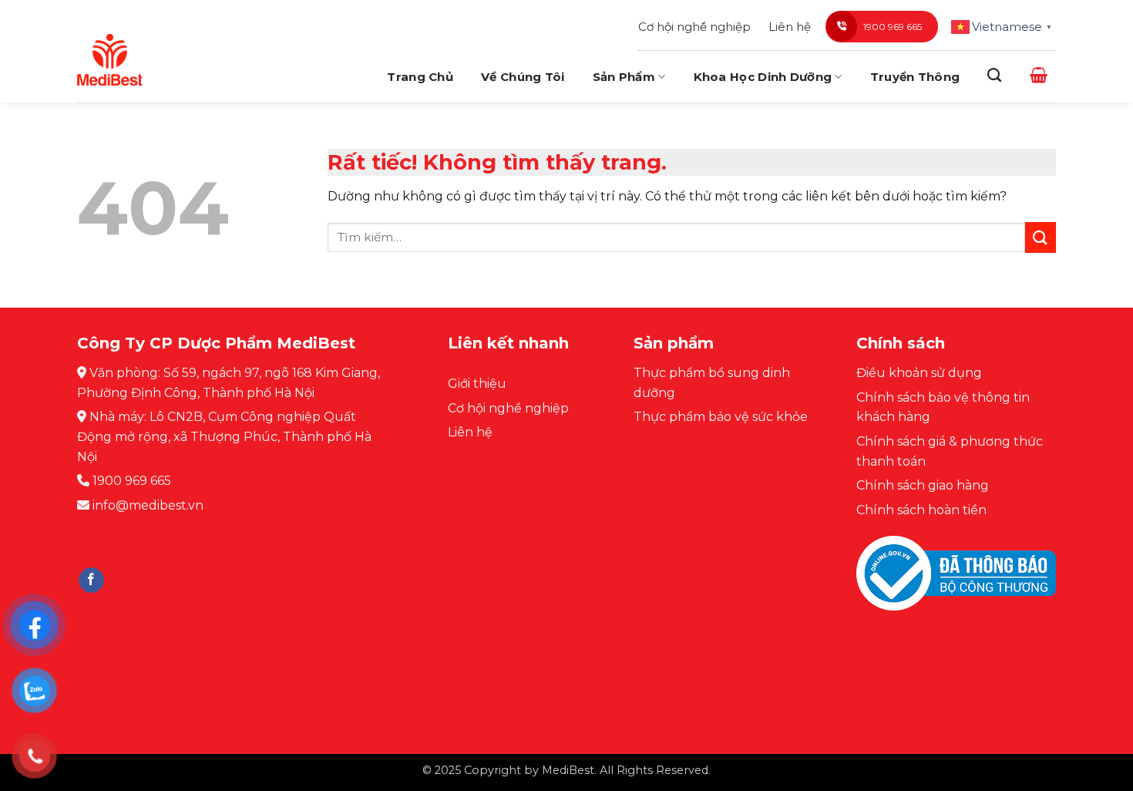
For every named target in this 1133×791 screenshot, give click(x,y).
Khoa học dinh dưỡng (763, 76)
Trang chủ (420, 76)
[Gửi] (1040, 237)
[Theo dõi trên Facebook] (91, 580)
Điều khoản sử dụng (919, 372)
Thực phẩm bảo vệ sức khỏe (721, 416)
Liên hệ (789, 26)
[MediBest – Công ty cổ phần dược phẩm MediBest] (110, 59)
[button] (1038, 75)
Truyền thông (915, 76)
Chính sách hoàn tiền (921, 510)
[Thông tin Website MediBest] (956, 584)
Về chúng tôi (523, 76)
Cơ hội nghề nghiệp (694, 26)
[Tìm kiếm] (994, 75)
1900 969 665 (892, 26)
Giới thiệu (477, 383)
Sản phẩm (624, 76)
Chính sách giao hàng (922, 485)
